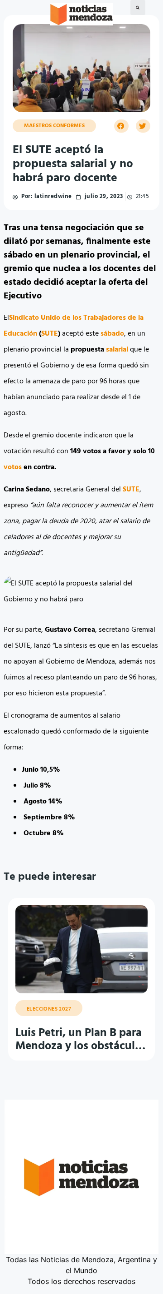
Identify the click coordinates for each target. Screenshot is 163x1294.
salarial (117, 350)
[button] (137, 7)
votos (13, 467)
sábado (112, 334)
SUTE (49, 334)
